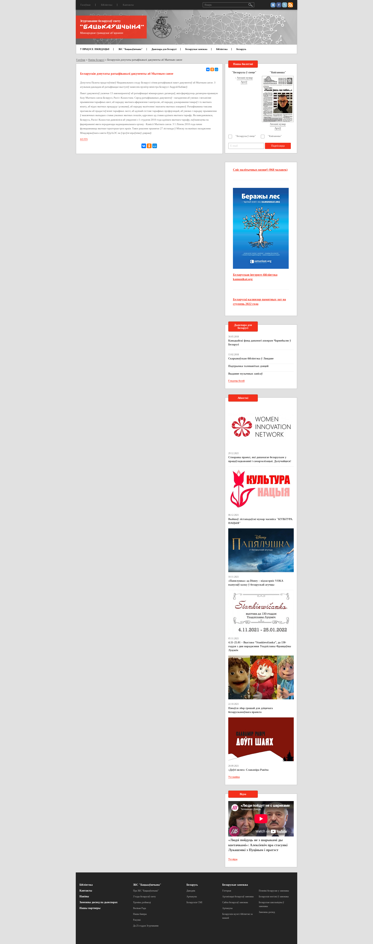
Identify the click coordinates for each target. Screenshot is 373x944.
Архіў (244, 81)
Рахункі (137, 920)
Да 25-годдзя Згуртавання (146, 925)
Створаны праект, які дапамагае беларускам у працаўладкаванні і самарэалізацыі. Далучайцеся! (259, 459)
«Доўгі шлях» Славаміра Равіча (248, 769)
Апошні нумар (245, 77)
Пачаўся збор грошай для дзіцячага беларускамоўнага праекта (250, 710)
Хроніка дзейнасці (142, 902)
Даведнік (190, 890)
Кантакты (128, 5)
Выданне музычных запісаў (245, 373)
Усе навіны (234, 777)
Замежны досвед (267, 912)
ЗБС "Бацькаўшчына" (130, 49)
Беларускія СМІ (194, 902)
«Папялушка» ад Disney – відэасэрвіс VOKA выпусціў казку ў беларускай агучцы (255, 582)
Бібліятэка (106, 5)
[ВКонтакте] (208, 69)
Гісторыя (226, 890)
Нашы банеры (140, 914)
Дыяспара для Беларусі (164, 49)
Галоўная (85, 5)
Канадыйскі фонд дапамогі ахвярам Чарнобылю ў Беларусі (259, 342)
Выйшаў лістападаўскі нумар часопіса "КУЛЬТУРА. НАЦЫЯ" (260, 521)
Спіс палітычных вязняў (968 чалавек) (260, 169)
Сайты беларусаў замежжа (235, 902)
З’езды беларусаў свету (144, 896)
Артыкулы (191, 896)
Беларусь (241, 49)
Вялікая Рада (139, 908)
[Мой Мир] (216, 69)
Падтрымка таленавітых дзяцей (248, 366)
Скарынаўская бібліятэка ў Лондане (251, 358)
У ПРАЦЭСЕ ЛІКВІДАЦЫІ (94, 49)
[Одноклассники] (212, 69)
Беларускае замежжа (196, 49)
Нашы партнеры (89, 908)
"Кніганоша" (275, 136)
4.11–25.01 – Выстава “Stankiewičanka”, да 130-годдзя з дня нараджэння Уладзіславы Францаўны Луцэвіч (259, 646)
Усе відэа (232, 859)
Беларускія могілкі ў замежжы (274, 896)
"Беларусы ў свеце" (245, 136)
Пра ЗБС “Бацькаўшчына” (146, 890)
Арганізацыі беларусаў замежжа (238, 896)
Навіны (84, 896)
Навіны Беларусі (96, 60)
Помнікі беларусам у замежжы (274, 890)
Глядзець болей (236, 380)
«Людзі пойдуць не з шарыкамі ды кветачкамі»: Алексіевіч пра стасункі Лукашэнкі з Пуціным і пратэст (258, 845)
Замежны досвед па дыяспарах (98, 902)
